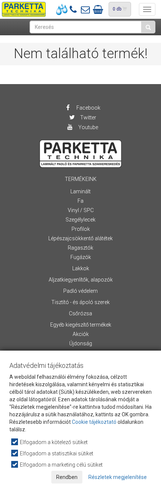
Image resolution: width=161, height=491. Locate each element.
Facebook (87, 108)
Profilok (81, 229)
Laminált (80, 191)
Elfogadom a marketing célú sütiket (61, 465)
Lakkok (80, 268)
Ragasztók (80, 248)
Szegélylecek (80, 220)
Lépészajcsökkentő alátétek (80, 238)
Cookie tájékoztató (94, 422)
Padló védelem (80, 291)
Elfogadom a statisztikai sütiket (56, 453)
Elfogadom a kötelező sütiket (53, 442)
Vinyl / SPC (81, 210)
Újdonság (80, 343)
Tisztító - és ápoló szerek (80, 302)
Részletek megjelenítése (117, 477)
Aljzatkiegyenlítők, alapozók (81, 280)
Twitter (87, 117)
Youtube (87, 127)
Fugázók (80, 257)
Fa (80, 201)
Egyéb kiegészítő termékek (80, 325)
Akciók (81, 334)
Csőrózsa (80, 313)
